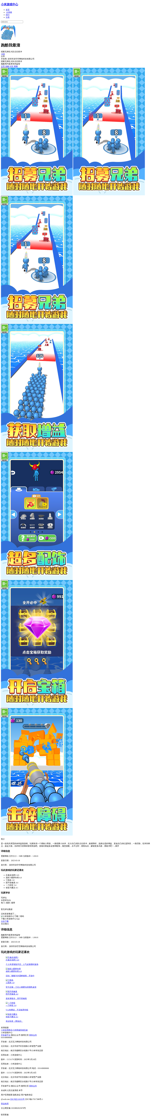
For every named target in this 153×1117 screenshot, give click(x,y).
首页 (8, 10)
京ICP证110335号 (17, 1099)
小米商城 (16, 1030)
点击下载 (5, 921)
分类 (8, 17)
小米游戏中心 (9, 4)
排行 (8, 15)
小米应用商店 (6, 1030)
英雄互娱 (24, 1030)
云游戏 (9, 12)
